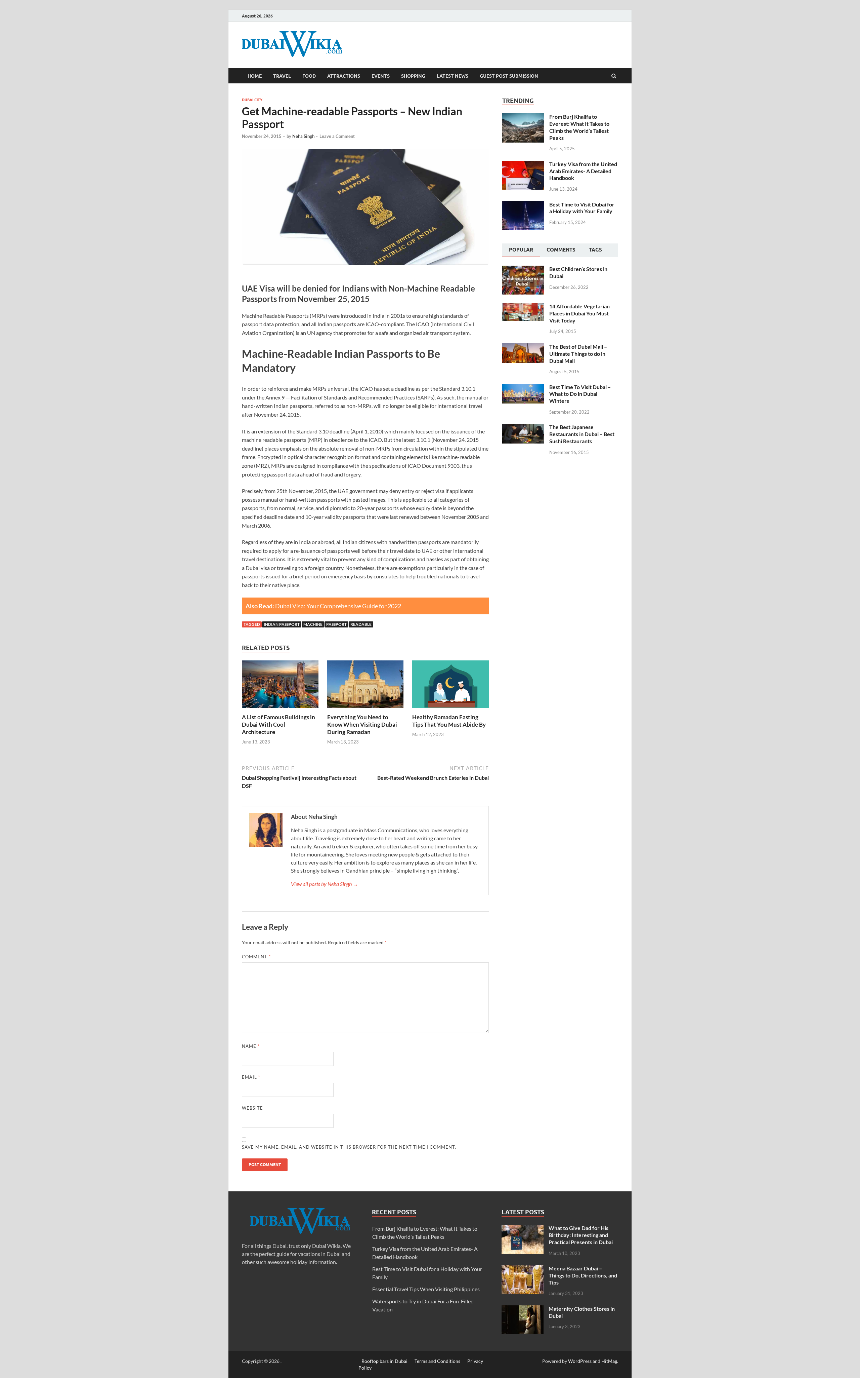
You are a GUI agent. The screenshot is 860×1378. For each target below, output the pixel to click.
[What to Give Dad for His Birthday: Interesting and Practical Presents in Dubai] (523, 1228)
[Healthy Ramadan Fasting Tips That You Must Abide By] (450, 709)
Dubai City (252, 100)
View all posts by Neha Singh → (324, 884)
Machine (312, 624)
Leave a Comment (337, 136)
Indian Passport (282, 624)
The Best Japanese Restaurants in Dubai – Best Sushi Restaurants (581, 434)
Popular (521, 250)
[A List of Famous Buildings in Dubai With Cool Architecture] (280, 709)
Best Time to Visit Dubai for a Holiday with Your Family (581, 208)
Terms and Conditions (437, 1361)
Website (252, 1108)
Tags (595, 250)
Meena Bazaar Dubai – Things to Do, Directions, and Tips (583, 1275)
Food (309, 76)
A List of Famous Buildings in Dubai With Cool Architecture (278, 724)
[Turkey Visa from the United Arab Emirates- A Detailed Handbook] (523, 164)
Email (251, 1077)
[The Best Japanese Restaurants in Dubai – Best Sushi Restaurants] (523, 427)
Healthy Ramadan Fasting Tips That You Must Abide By (449, 721)
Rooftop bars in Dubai (384, 1361)
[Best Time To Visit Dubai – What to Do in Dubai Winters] (523, 387)
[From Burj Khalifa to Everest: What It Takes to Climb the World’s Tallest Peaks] (523, 117)
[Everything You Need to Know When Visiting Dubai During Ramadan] (365, 709)
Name (251, 1046)
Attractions (343, 76)
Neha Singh (303, 136)
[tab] (521, 250)
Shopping (413, 76)
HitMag (609, 1361)
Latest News (452, 76)
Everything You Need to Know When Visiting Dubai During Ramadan (362, 724)
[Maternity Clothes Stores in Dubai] (523, 1309)
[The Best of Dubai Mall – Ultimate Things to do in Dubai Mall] (523, 347)
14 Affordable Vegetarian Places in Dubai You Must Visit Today (579, 313)
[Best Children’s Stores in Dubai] (523, 269)
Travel (282, 76)
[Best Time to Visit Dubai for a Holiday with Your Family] (523, 205)
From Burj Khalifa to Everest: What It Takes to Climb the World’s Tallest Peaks (579, 127)
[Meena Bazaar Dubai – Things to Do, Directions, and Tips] (523, 1269)
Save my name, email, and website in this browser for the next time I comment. (349, 1147)
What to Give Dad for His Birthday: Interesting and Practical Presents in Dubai (581, 1235)
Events (381, 76)
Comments (561, 250)
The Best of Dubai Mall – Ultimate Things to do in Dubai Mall (578, 353)
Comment (256, 956)
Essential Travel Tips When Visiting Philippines (426, 1289)
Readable (361, 624)
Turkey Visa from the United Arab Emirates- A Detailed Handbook (583, 171)
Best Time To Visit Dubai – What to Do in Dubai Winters (580, 394)
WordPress (580, 1361)
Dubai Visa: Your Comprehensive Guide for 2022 (338, 606)
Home (255, 76)
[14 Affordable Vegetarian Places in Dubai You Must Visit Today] (523, 307)
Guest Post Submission (509, 76)
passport (336, 624)
